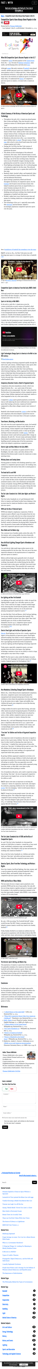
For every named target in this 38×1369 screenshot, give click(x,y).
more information (13, 1364)
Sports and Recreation (18, 1349)
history (22, 78)
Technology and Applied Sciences (18, 1354)
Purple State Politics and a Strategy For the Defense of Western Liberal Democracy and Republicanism (18, 1269)
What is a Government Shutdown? (12, 1242)
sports (10, 60)
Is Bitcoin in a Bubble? (9, 1251)
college (11, 400)
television (9, 204)
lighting (20, 63)
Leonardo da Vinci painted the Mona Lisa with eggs (17, 1197)
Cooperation (18, 1300)
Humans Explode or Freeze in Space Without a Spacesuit (16, 1193)
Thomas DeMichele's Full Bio (11, 1071)
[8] (3, 256)
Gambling (18, 1309)
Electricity (18, 1304)
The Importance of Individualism (12, 1273)
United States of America (18, 1317)
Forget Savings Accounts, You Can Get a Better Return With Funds (18, 1238)
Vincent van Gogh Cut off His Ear (12, 1204)
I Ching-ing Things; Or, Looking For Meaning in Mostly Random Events (16, 1247)
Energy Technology (18, 1331)
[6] (6, 927)
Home (2, 16)
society (3, 788)
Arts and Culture (18, 1327)
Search (34, 1182)
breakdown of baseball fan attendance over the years (20, 249)
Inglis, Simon (8, 1020)
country (23, 411)
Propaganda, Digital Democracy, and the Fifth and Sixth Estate (17, 1260)
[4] (17, 803)
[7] (1, 256)
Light (18, 1313)
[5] (21, 850)
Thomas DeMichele (16, 26)
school (19, 140)
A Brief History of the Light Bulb (14, 1012)
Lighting (18, 1345)
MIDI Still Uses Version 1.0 (10, 1225)
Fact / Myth (7, 2)
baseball (26, 68)
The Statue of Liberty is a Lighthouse (13, 1221)
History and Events (18, 1340)
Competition (18, 1295)
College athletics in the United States (15, 1024)
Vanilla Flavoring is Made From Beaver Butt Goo (17, 1200)
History (18, 1336)
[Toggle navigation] (34, 3)
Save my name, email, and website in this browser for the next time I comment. (19, 1122)
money (26, 433)
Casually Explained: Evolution (11, 1264)
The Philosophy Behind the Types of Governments (17, 1282)
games (9, 68)
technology (27, 63)
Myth (12, 1089)
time (5, 142)
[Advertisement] (19, 229)
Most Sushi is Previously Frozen (12, 1211)
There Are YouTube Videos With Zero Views (16, 1218)
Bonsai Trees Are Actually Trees (12, 1214)
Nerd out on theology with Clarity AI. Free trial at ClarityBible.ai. (19, 9)
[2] (10, 626)
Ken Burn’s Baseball (11, 280)
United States (30, 60)
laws (28, 65)
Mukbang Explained (8, 1233)
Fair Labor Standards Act (11, 1028)
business (6, 184)
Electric (3, 633)
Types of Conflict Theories (10, 1255)
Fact (6, 1089)
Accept (24, 1364)
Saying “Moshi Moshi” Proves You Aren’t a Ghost (17, 1207)
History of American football (13, 1032)
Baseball (18, 1291)
